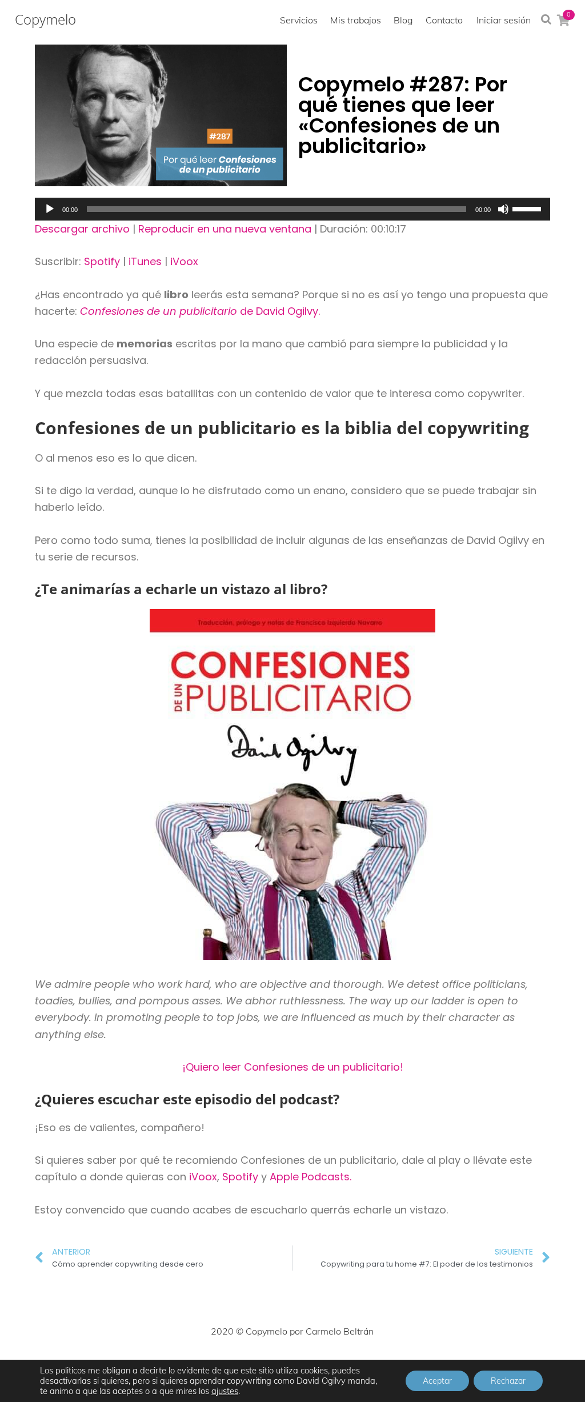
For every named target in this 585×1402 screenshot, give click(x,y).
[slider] (528, 208)
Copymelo (45, 19)
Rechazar (508, 1381)
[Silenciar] (503, 209)
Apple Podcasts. (310, 1176)
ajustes (224, 1391)
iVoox (184, 261)
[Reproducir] (49, 209)
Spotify (102, 261)
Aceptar (437, 1381)
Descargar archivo (82, 229)
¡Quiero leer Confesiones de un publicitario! (292, 1067)
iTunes (145, 261)
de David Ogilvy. (200, 311)
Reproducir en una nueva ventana (224, 229)
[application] (292, 209)
